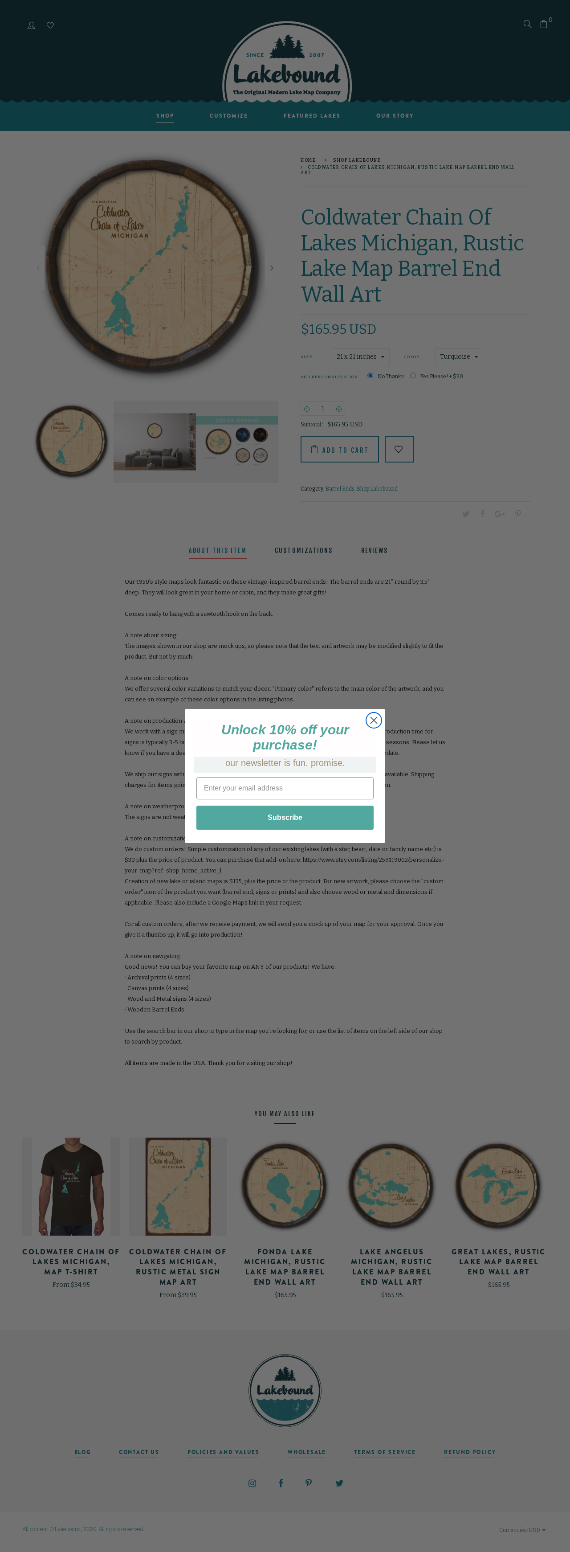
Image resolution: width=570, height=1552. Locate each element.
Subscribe (285, 817)
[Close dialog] (374, 720)
